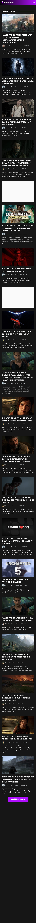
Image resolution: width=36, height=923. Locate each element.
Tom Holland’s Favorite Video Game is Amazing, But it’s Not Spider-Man (17, 122)
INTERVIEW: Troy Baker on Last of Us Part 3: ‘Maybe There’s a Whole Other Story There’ (17, 163)
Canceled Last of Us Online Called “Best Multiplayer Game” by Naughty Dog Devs (16, 459)
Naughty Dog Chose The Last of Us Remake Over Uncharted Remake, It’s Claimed (18, 228)
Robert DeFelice (9, 623)
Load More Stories (18, 799)
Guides (17, 585)
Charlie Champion (9, 45)
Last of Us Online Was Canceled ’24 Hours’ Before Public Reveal (16, 697)
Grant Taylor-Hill (9, 168)
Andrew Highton (9, 86)
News (17, 45)
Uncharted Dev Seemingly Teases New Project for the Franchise (16, 656)
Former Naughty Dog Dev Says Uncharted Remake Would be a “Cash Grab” (17, 81)
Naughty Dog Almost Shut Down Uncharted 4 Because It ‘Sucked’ (17, 541)
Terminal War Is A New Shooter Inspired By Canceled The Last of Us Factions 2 (18, 779)
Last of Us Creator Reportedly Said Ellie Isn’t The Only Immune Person (18, 500)
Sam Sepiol (8, 464)
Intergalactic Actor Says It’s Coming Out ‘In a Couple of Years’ (16, 334)
